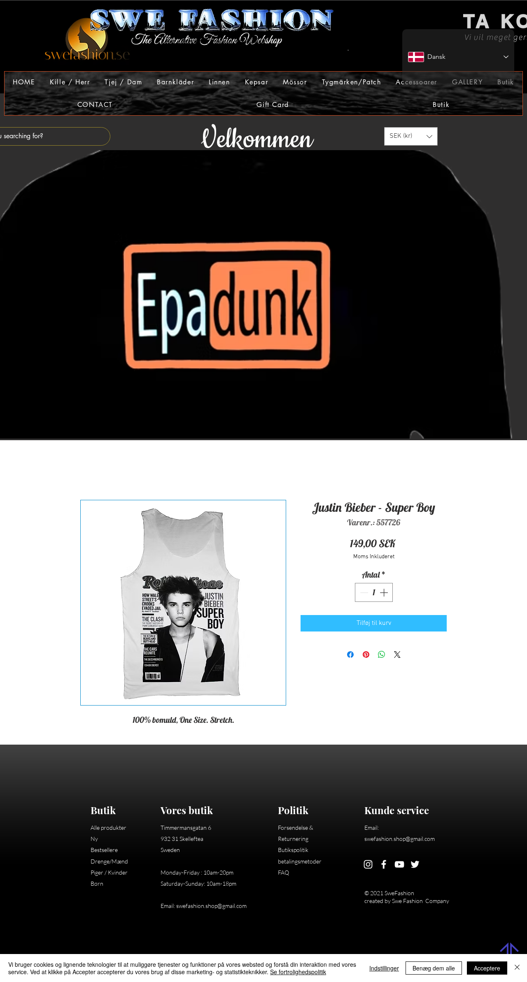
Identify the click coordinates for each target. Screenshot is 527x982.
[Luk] (517, 968)
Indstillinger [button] (384, 968)
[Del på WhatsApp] (382, 656)
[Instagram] (368, 865)
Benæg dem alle (434, 968)
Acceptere (487, 968)
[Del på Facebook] (350, 656)
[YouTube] (399, 865)
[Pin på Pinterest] (366, 656)
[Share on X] (397, 656)
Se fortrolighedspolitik (298, 972)
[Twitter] (415, 865)
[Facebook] (383, 865)
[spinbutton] (374, 594)
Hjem (87, 471)
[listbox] (411, 136)
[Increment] (385, 594)
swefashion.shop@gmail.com (211, 906)
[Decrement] (363, 594)
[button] (70, 82)
